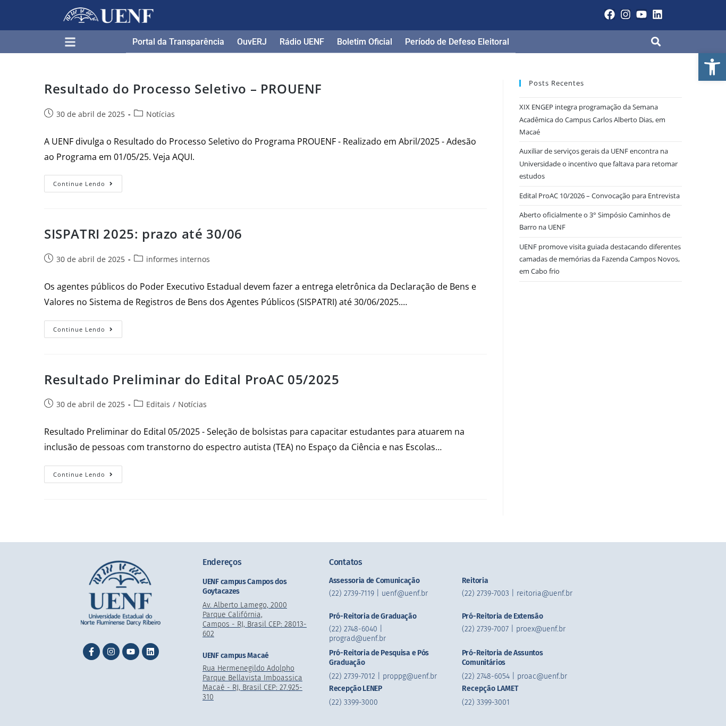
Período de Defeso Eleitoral (457, 42)
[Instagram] (625, 14)
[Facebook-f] (91, 651)
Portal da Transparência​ (178, 42)
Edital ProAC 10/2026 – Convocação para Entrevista (599, 195)
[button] (712, 67)
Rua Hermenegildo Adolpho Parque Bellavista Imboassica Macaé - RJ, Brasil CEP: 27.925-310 (252, 683)
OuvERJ (252, 42)
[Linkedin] (657, 14)
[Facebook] (609, 14)
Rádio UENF (302, 42)
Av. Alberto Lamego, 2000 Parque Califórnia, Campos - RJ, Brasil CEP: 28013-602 (254, 619)
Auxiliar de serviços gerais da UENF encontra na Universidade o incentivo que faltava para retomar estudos (598, 163)
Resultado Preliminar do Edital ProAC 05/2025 (191, 379)
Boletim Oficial (364, 42)
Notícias (160, 114)
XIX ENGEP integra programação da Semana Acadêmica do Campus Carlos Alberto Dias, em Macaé (592, 119)
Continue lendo (87, 181)
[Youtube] (641, 14)
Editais (158, 404)
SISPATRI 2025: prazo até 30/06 (143, 233)
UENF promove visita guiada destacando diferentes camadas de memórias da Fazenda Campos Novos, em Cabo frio (600, 259)
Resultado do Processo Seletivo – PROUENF (183, 88)
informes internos (178, 259)
